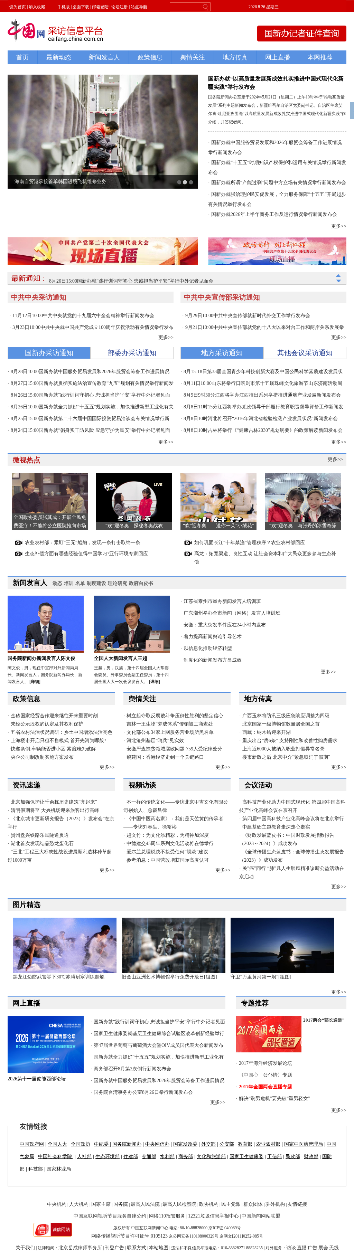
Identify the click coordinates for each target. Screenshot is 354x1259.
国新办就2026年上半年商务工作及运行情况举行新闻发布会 (274, 214)
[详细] (34, 681)
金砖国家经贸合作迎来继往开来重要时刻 (54, 715)
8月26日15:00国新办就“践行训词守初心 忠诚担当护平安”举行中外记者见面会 (131, 278)
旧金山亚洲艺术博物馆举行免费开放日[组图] (169, 976)
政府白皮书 (141, 583)
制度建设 (96, 583)
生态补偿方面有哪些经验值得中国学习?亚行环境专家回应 (86, 553)
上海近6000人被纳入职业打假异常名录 (283, 748)
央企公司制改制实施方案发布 (42, 757)
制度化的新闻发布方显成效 (213, 660)
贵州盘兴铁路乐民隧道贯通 (40, 835)
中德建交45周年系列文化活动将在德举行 (170, 843)
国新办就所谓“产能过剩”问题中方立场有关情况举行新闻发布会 (278, 182)
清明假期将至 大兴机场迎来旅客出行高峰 (55, 810)
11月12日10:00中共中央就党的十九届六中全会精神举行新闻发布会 (83, 315)
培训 (69, 583)
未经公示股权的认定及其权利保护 (47, 724)
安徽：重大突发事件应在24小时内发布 (225, 624)
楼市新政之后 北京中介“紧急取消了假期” (286, 757)
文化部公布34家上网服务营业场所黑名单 (170, 732)
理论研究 (117, 583)
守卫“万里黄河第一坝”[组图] (261, 976)
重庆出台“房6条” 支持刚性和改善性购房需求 (289, 740)
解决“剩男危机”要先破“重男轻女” (274, 1098)
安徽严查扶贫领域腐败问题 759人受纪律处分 (174, 748)
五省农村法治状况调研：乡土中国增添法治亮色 (61, 732)
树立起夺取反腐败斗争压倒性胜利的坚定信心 (175, 715)
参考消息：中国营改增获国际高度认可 (168, 860)
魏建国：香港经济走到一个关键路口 (165, 757)
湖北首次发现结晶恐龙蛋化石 (42, 843)
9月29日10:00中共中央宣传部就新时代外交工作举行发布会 (247, 315)
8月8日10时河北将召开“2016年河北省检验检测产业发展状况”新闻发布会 (261, 418)
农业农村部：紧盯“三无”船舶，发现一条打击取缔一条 (82, 542)
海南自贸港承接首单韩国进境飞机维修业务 (60, 181)
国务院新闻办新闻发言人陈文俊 (41, 658)
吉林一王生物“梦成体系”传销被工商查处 (170, 724)
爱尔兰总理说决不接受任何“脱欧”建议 (167, 851)
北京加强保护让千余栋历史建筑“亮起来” (54, 802)
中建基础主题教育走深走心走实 (276, 827)
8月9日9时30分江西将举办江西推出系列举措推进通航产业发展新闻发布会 (262, 395)
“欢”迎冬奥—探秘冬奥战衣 (134, 525)
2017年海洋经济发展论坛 (265, 1063)
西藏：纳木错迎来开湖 (266, 732)
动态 (57, 583)
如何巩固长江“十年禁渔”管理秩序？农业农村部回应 (249, 542)
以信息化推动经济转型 (208, 648)
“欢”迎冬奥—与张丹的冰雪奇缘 (302, 525)
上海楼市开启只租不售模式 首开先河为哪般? (58, 740)
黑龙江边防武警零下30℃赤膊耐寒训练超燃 (58, 976)
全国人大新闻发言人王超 (120, 658)
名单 (80, 583)
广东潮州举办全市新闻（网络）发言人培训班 (232, 613)
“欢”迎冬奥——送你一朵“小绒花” (218, 525)
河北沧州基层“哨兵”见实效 (155, 740)
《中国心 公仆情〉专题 (265, 1075)
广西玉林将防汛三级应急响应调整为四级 (285, 715)
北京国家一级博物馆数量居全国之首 (281, 724)
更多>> (338, 226)
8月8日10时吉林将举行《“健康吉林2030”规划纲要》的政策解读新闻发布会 (263, 430)
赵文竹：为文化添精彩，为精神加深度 (168, 835)
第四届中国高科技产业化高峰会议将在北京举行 (293, 818)
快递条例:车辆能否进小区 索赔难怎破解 (53, 748)
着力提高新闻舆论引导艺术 (213, 636)
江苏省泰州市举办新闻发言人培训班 (222, 601)
